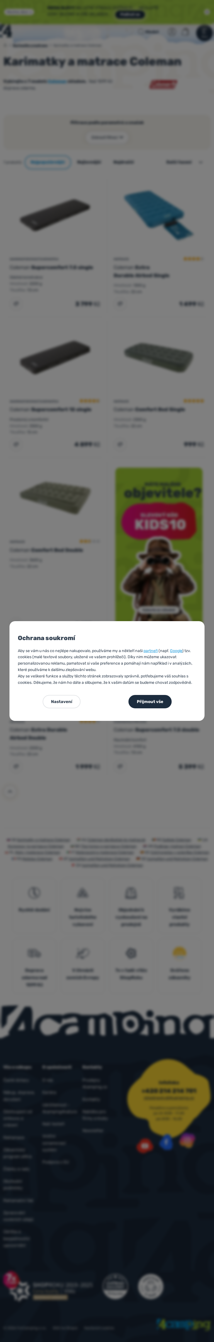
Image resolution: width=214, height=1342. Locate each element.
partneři (151, 650)
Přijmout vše (150, 701)
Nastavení (61, 701)
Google (176, 650)
